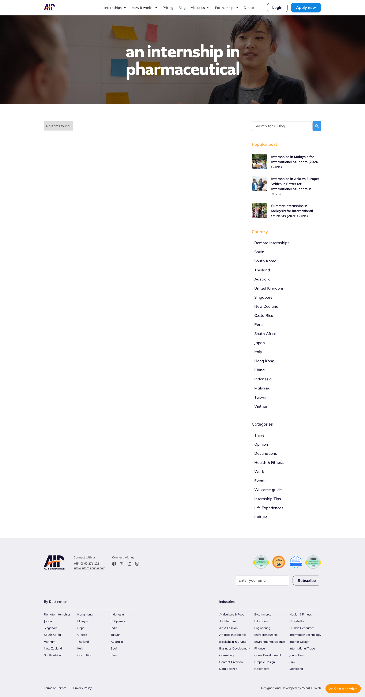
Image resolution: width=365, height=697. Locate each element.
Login (277, 7)
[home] (50, 7)
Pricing (168, 7)
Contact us (252, 7)
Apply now (306, 7)
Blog (182, 7)
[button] (115, 7)
